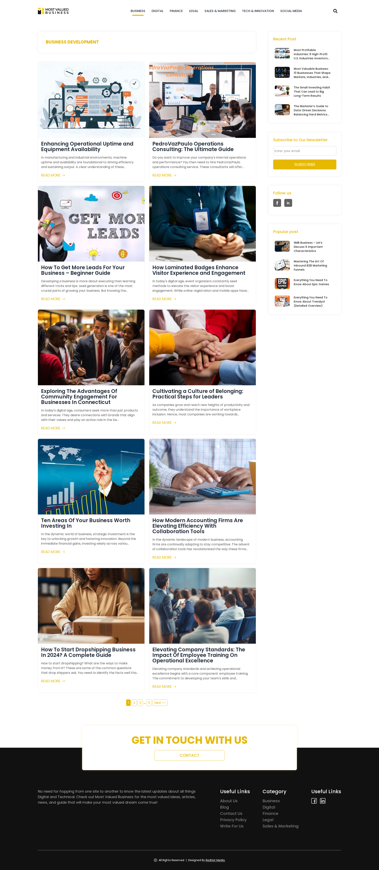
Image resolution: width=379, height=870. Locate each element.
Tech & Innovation (258, 11)
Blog (224, 807)
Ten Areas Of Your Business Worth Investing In (85, 523)
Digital (157, 11)
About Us (229, 801)
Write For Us (232, 826)
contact (189, 755)
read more (50, 175)
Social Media (291, 11)
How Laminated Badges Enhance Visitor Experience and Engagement (198, 270)
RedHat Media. (215, 860)
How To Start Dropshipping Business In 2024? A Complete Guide (88, 652)
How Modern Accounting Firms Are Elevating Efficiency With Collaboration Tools (197, 526)
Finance (176, 11)
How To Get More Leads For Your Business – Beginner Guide (83, 270)
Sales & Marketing (220, 11)
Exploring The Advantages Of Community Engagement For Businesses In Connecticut (79, 397)
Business (138, 11)
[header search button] (335, 11)
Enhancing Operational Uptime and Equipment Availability (87, 146)
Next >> (160, 702)
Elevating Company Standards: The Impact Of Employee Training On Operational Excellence (198, 655)
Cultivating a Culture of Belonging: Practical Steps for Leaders (197, 394)
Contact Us (231, 813)
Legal (193, 11)
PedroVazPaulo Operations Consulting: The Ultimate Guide (193, 146)
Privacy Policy (233, 820)
